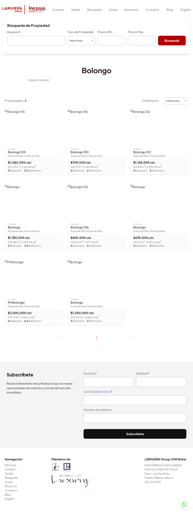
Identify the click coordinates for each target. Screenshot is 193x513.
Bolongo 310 (80, 152)
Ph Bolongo (16, 302)
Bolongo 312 (142, 152)
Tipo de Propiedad (80, 32)
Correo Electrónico (98, 391)
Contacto (152, 9)
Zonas (113, 9)
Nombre (90, 373)
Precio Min (105, 32)
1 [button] (96, 338)
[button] (59, 338)
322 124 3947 (153, 482)
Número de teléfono (98, 410)
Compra (10, 469)
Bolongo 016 (80, 227)
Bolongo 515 (17, 152)
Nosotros (131, 9)
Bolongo (14, 227)
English (185, 9)
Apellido (143, 373)
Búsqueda (94, 9)
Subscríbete (135, 434)
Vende (9, 473)
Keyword (13, 32)
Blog (169, 9)
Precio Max (135, 32)
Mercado (38, 9)
